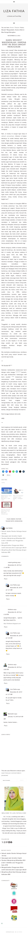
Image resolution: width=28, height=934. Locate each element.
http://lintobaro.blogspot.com (12, 623)
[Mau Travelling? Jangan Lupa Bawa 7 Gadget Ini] (18, 491)
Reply (5, 579)
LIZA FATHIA (14, 11)
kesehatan (18, 521)
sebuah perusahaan (7, 136)
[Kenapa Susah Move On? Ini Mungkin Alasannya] (6, 505)
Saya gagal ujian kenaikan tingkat (11, 536)
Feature (18, 519)
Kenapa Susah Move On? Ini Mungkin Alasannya (5, 512)
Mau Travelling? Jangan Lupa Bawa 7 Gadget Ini (18, 497)
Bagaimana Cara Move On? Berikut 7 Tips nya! (6, 497)
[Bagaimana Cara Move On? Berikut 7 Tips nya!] (6, 491)
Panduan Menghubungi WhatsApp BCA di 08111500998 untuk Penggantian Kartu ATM (13, 540)
